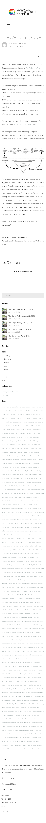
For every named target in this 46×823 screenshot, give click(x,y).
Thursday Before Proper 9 (29, 670)
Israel (7, 520)
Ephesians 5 (20, 456)
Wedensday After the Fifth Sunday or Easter (19, 711)
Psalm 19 (19, 610)
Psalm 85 (15, 613)
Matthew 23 (15, 553)
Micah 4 (24, 557)
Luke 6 (9, 542)
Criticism (26, 441)
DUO (3, 444)
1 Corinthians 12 (16, 407)
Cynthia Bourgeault (16, 241)
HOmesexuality (16, 504)
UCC (21, 704)
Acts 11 (31, 426)
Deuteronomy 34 (17, 448)
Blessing (22, 433)
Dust (36, 448)
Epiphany (26, 456)
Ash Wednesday (36, 429)
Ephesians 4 (12, 456)
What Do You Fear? (7, 741)
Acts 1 (35, 426)
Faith (16, 463)
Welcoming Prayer (36, 737)
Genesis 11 (36, 497)
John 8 (41, 523)
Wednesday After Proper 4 (31, 719)
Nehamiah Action (31, 587)
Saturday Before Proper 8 (8, 636)
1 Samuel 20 (36, 414)
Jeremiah (34, 520)
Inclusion (30, 512)
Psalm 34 (38, 610)
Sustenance (21, 655)
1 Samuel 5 (19, 418)
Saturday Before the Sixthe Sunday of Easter (13, 644)
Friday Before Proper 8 (17, 478)
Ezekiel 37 (11, 463)
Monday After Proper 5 (36, 561)
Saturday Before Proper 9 (23, 636)
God (22, 501)
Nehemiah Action (16, 591)
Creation (20, 441)
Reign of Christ (16, 617)
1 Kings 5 (10, 411)
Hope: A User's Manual (17, 508)
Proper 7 (37, 602)
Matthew (36, 553)
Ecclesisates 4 (13, 452)
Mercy (19, 557)
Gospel (33, 501)
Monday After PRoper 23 (33, 557)
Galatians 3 (21, 497)
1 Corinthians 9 (26, 407)
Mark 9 (31, 546)
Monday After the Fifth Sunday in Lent (24, 572)
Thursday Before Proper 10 (9, 666)
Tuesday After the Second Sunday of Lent (22, 696)
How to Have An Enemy (12, 512)
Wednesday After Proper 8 (14, 726)
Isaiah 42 (26, 516)
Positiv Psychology (30, 598)
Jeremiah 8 (28, 520)
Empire (30, 452)
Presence (15, 602)
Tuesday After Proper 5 (36, 681)
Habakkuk (24, 504)
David (28, 444)
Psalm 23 (32, 610)
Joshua (22, 531)
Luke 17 (24, 538)
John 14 (22, 523)
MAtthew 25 (23, 542)
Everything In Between (19, 459)
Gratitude (4, 504)
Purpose (4, 617)
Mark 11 (4, 546)
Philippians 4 (20, 598)
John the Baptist (6, 527)
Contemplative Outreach (22, 124)
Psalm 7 (10, 613)
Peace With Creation (33, 595)
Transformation (36, 677)
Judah (36, 531)
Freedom (4, 471)
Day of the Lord (35, 444)
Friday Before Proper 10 (29, 471)
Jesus (40, 520)
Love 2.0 (4, 538)
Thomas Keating (29, 241)
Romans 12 (40, 621)
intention (23, 749)
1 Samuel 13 (23, 411)
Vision (25, 704)
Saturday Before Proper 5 (19, 632)
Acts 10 (26, 426)
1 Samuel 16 (5, 414)
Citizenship (5, 437)
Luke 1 (29, 538)
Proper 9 (9, 606)
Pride (20, 602)
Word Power (18, 745)
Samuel (21, 625)
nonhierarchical (34, 749)
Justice (41, 531)
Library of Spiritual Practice (18, 237)
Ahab (3, 429)
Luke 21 (34, 538)
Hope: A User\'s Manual (30, 508)
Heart (30, 504)
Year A (30, 745)
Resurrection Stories (7, 621)
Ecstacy (25, 452)
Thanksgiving (19, 659)
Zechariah (6, 749)
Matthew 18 (7, 553)
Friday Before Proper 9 (31, 478)
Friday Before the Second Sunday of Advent (18, 489)
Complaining (13, 441)
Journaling (28, 531)
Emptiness (36, 452)
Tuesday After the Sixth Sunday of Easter (27, 700)
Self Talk (7, 647)
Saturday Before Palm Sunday (15, 628)
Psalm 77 (4, 613)
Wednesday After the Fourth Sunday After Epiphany (21, 730)
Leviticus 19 (39, 535)
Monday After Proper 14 (8, 561)
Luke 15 (13, 538)
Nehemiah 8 (6, 591)
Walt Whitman (32, 704)
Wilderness (5, 745)
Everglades (9, 459)
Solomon (23, 651)
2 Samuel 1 (31, 422)
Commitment (28, 437)
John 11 (16, 523)
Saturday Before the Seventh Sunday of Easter (28, 640)
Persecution (5, 598)
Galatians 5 (29, 497)
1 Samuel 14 (31, 411)
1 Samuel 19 (28, 414)
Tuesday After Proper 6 (8, 685)
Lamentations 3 (25, 535)
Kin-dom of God (6, 535)
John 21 (32, 523)
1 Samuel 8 (34, 418)
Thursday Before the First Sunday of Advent (31, 674)
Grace (38, 501)
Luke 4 (39, 538)
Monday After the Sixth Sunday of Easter (18, 583)
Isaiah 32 (8, 516)
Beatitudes (12, 433)
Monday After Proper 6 (8, 565)
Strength (14, 655)
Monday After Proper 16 (22, 561)
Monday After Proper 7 (21, 565)
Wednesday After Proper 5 (9, 722)
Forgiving (35, 467)
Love (8, 538)
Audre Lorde (5, 433)
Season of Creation (34, 644)
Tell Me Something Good (35, 655)
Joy (32, 531)
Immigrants (23, 512)
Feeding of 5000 (26, 463)
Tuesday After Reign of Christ (23, 689)
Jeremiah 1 (13, 520)
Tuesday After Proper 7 (21, 685)
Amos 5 (13, 429)
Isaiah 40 (20, 516)
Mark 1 (21, 546)
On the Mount (12, 595)
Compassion (5, 441)
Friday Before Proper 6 (31, 474)
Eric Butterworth (35, 456)
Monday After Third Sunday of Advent (25, 568)
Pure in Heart (34, 613)
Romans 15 (5, 625)
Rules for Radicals (13, 625)
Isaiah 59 (32, 516)
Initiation (35, 512)
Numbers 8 (32, 591)
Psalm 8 (21, 613)
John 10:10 (5, 523)
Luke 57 (4, 542)
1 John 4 (34, 407)
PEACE (19, 595)
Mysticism (23, 587)
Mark (35, 546)
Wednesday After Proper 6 (24, 722)
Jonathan (26, 527)
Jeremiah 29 (20, 520)
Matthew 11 (26, 550)
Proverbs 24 (22, 606)
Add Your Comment (23, 271)
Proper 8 (4, 606)
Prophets (15, 606)
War (17, 707)
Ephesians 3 (5, 456)
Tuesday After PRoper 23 (8, 681)
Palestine (24, 595)
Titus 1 (29, 677)
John (12, 527)
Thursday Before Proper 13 (24, 666)
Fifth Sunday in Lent (7, 467)
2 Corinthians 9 (17, 422)
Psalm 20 (25, 610)
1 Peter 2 (16, 411)
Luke (17, 542)
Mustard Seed (15, 587)
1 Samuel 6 (26, 418)
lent (28, 749)
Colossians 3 (12, 437)
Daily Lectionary (10, 444)
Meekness (4, 557)
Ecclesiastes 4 (5, 452)
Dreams (31, 448)
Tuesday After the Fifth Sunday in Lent (19, 692)
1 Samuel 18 (20, 414)
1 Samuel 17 (12, 414)
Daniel (24, 444)
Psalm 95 (27, 613)
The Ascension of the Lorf (30, 659)
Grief (9, 504)
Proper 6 (32, 602)
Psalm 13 (7, 610)
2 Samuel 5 (11, 426)
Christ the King (35, 433)
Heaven (35, 504)
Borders (28, 433)
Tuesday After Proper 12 (22, 681)
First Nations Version (19, 467)
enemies (17, 749)
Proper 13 (26, 602)
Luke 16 (18, 538)
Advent (40, 426)
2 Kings (25, 422)
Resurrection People (33, 617)
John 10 (11, 523)
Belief (17, 433)
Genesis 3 (11, 501)
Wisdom (11, 745)
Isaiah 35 (14, 516)
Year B (34, 745)
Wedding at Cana (24, 707)
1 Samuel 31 (12, 418)
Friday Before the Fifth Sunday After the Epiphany (28, 482)
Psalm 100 (29, 606)
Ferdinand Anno (36, 463)
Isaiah (3, 520)
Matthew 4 (23, 553)
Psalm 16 (13, 610)
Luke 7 (13, 542)
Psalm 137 (36, 606)
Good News (27, 501)
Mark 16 (15, 546)
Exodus (41, 459)
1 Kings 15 (40, 407)
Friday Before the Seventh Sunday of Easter (22, 493)
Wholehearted (28, 741)
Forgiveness (29, 467)
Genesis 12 (5, 501)
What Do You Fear (18, 741)
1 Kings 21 (4, 411)
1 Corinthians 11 (6, 407)
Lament (33, 535)
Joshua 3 (16, 531)
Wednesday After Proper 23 (15, 719)
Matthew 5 (30, 553)
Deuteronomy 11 (6, 448)
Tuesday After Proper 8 (34, 685)
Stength (36, 651)
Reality (9, 617)
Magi (33, 542)
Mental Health (12, 557)
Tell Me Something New (8, 659)
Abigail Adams (19, 426)
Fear (20, 463)
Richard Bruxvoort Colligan (29, 621)
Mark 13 (9, 546)
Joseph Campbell (35, 527)
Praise (10, 602)
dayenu (12, 749)
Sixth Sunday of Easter (14, 651)
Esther (3, 459)
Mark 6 (26, 546)
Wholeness (36, 741)
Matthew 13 (34, 550)
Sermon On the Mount (17, 647)
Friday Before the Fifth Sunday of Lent (12, 486)
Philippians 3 (12, 598)
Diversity (25, 448)
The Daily (5, 395)
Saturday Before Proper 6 (33, 632)
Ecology (20, 452)
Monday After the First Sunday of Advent (26, 576)
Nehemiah (25, 591)
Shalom (38, 647)
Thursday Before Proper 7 (14, 670)
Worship (24, 745)
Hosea (3, 512)
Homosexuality (6, 508)
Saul (27, 644)
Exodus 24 (29, 459)
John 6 (37, 523)
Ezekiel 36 (4, 463)
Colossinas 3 (20, 437)
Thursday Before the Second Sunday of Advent (14, 677)
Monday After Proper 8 (34, 565)
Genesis (17, 501)
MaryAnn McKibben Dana (15, 550)
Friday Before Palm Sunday (15, 471)
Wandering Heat (10, 707)
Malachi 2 (38, 542)
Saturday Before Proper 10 (31, 628)
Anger (17, 429)
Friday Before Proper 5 (18, 474)
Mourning (8, 587)
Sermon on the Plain (29, 647)
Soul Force (30, 651)
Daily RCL (18, 444)
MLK (29, 542)
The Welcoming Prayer (34, 68)
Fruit (16, 497)
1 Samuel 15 (39, 411)
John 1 (27, 523)
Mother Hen (33, 583)
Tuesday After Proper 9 (8, 689)
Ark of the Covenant (26, 429)
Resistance (24, 617)
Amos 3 (8, 429)
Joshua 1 (4, 531)
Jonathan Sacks (19, 527)
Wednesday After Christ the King (24, 715)
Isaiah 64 (38, 516)
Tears (26, 655)
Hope (39, 508)
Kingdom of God (15, 535)
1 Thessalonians (7, 422)
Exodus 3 (35, 459)
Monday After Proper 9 (8, 568)
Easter (40, 448)
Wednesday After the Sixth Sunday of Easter (18, 737)
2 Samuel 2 (38, 422)
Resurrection (17, 621)
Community (36, 437)
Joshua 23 (10, 531)
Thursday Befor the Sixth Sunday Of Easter (29, 662)
